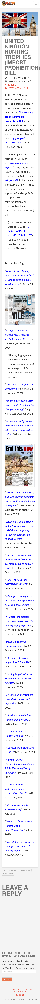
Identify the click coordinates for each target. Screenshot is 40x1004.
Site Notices (11, 989)
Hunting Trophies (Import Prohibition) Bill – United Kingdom (18, 678)
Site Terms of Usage (25, 989)
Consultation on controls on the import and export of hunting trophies (20, 846)
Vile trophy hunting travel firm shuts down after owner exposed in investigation (19, 600)
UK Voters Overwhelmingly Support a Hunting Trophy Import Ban (19, 699)
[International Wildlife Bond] (8, 4)
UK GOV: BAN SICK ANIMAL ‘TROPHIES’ (20, 231)
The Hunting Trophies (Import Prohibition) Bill (19, 116)
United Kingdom (8, 873)
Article (11, 84)
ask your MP (11, 180)
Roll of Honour (20, 991)
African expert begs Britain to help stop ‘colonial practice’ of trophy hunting (20, 405)
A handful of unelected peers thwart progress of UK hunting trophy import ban (19, 621)
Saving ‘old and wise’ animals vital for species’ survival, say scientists (17, 335)
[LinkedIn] (23, 994)
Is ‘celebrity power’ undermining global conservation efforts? (15, 789)
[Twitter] (20, 994)
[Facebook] (17, 994)
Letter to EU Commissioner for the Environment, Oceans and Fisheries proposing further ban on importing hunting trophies (19, 530)
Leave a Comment (17, 88)
